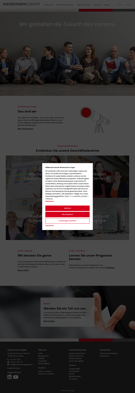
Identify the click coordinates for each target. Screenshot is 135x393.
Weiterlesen (49, 201)
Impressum (49, 225)
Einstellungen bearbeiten (67, 221)
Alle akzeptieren (67, 214)
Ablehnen (67, 208)
